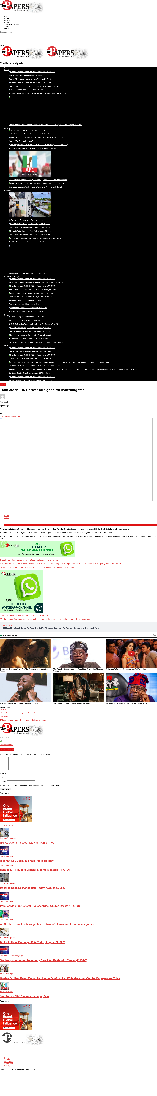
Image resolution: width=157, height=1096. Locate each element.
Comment (4, 770)
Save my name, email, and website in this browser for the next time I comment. (32, 785)
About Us (7, 1060)
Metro (6, 28)
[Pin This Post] (80, 508)
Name (3, 774)
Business (7, 22)
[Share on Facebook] (80, 505)
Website (3, 781)
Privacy (7, 1066)
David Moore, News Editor (10, 416)
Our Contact (8, 1062)
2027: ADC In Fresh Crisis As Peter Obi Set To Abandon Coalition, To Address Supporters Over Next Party (51, 628)
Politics (7, 20)
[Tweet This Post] (80, 506)
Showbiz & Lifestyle (11, 24)
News (6, 18)
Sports (6, 26)
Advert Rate (8, 1064)
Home (6, 16)
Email (2, 777)
